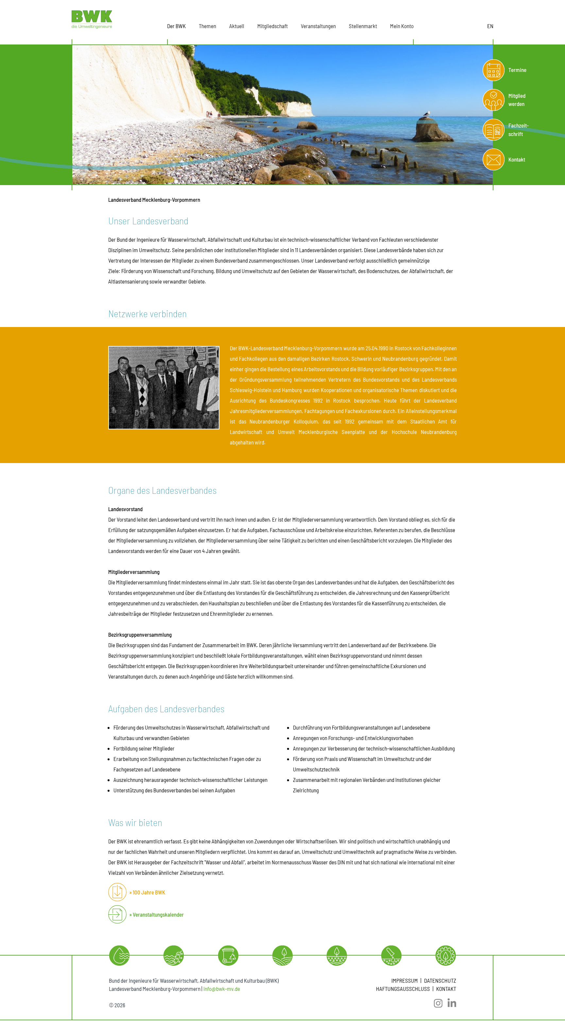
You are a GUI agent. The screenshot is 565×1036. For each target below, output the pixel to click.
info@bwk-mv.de (221, 988)
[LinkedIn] (449, 1003)
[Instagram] (435, 1003)
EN (490, 26)
